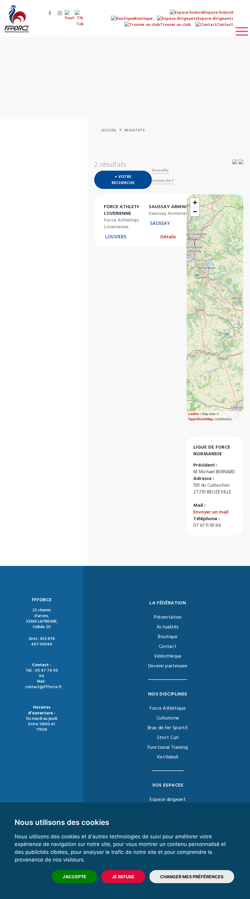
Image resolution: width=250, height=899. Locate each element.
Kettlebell (167, 757)
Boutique (167, 636)
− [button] (195, 211)
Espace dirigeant (168, 799)
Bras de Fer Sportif (168, 727)
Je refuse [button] (123, 876)
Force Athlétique (168, 708)
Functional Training (168, 747)
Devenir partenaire (168, 666)
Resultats (134, 130)
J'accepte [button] (74, 876)
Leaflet (193, 413)
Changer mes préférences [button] (191, 876)
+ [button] (195, 202)
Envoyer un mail (210, 512)
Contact (168, 646)
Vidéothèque (168, 656)
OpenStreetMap (200, 419)
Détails (168, 236)
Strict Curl (168, 737)
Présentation (168, 617)
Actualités (168, 627)
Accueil (109, 130)
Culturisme (167, 718)
